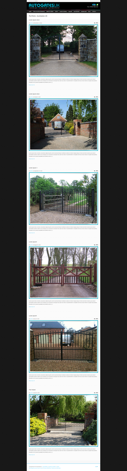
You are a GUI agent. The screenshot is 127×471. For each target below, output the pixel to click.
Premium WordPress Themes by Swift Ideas (52, 468)
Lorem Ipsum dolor (34, 20)
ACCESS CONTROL (63, 11)
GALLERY (70, 11)
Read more (31, 84)
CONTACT (94, 11)
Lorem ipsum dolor (34, 94)
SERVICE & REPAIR (49, 11)
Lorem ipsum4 (33, 242)
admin (31, 22)
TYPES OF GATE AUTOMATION (39, 11)
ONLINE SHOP (84, 11)
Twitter (93, 4)
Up (96, 466)
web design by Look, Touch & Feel (35, 468)
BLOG (89, 11)
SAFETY (56, 11)
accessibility (44, 466)
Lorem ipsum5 (33, 316)
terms (58, 466)
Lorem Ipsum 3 (33, 168)
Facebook (95, 4)
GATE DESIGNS (76, 11)
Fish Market (32, 390)
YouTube (97, 4)
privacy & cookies (52, 466)
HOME (30, 11)
